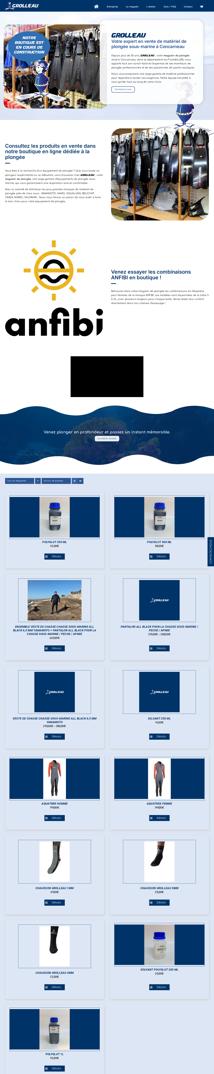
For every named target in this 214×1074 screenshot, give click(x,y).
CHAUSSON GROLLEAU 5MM (159, 888)
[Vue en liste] (80, 481)
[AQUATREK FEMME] (159, 779)
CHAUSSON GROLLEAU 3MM (55, 973)
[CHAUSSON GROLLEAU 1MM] (54, 861)
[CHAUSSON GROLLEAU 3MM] (54, 946)
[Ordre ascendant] (38, 481)
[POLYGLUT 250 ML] (54, 517)
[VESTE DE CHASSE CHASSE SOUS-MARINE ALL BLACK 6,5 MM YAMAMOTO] (54, 692)
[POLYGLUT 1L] (54, 1029)
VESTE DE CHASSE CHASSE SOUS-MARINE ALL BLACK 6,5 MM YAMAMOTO (55, 720)
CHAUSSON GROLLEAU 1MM (55, 888)
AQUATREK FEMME (159, 803)
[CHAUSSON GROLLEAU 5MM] (159, 861)
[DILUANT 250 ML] (159, 692)
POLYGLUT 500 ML (159, 542)
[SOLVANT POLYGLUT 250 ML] (159, 945)
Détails (56, 556)
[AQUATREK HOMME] (54, 779)
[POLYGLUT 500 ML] (159, 517)
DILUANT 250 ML (159, 718)
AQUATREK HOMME (54, 803)
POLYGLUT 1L (55, 1054)
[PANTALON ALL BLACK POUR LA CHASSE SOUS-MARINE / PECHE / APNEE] (159, 600)
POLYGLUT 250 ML (54, 542)
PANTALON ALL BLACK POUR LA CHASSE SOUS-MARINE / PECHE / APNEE (159, 628)
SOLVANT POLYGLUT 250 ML (159, 969)
